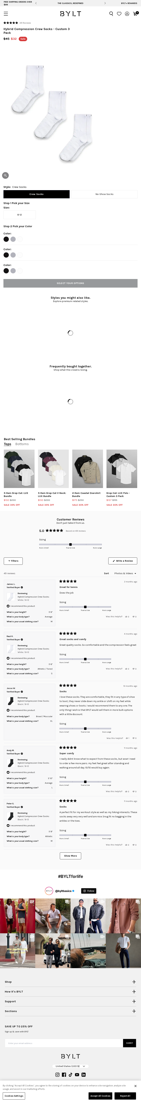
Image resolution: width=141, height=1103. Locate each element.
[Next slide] (105, 3)
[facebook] (64, 1075)
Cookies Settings (14, 1096)
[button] (17, 23)
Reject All (125, 1096)
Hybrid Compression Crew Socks (33, 598)
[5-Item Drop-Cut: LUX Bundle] (19, 469)
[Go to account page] (127, 13)
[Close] (135, 1086)
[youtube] (77, 1075)
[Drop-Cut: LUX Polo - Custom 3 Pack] (121, 469)
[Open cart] (135, 13)
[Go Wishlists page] (119, 14)
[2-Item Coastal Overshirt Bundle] (87, 469)
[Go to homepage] (70, 13)
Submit (129, 1043)
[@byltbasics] (49, 890)
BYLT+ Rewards (129, 3)
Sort (107, 573)
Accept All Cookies (100, 1096)
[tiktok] (70, 1075)
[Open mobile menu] (6, 14)
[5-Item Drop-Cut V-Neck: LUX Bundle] (53, 469)
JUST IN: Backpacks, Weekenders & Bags (70, 3)
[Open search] (111, 13)
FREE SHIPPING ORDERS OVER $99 (18, 3)
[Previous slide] (35, 3)
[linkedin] (84, 1075)
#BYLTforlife (70, 876)
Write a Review (126, 561)
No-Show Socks (104, 194)
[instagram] (57, 1075)
